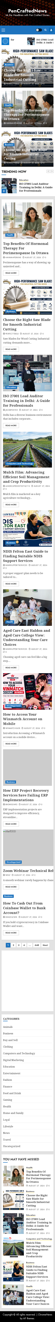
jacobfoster (12, 410)
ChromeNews (45, 1314)
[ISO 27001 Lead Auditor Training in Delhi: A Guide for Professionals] (9, 185)
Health (8, 105)
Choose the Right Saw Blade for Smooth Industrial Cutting (22, 75)
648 (37, 945)
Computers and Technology (20, 463)
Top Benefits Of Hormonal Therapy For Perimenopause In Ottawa (27, 114)
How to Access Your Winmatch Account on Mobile (22, 719)
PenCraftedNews (27, 10)
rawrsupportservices (16, 565)
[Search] (45, 30)
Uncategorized (13, 705)
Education (23, 180)
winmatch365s (13, 728)
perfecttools (12, 84)
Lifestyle (8, 1126)
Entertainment (11, 1073)
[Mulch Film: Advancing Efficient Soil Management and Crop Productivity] (27, 449)
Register (51, 30)
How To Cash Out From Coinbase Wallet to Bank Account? (24, 908)
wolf (8, 875)
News (6, 1133)
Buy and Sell (10, 1040)
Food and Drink (12, 1093)
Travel (7, 1139)
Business (9, 64)
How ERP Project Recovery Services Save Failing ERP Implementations (26, 795)
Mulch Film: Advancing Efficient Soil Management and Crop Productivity (26, 477)
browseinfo (11, 804)
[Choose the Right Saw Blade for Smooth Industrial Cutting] (27, 297)
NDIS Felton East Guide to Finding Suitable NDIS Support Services (25, 556)
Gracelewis (11, 917)
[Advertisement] (27, 981)
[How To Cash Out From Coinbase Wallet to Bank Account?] (27, 896)
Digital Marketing (13, 1060)
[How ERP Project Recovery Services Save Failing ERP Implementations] (27, 767)
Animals (8, 1027)
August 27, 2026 (31, 84)
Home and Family (13, 1113)
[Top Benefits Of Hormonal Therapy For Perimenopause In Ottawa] (27, 220)
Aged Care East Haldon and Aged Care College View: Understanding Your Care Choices (26, 637)
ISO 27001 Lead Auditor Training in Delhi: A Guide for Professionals (36, 187)
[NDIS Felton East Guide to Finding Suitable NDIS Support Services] (27, 528)
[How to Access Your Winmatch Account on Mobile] (27, 691)
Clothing (8, 1046)
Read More (11, 273)
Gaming (7, 1099)
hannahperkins (14, 123)
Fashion (7, 1080)
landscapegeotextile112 (18, 486)
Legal (6, 1119)
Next (45, 945)
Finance (7, 1086)
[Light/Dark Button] (39, 30)
